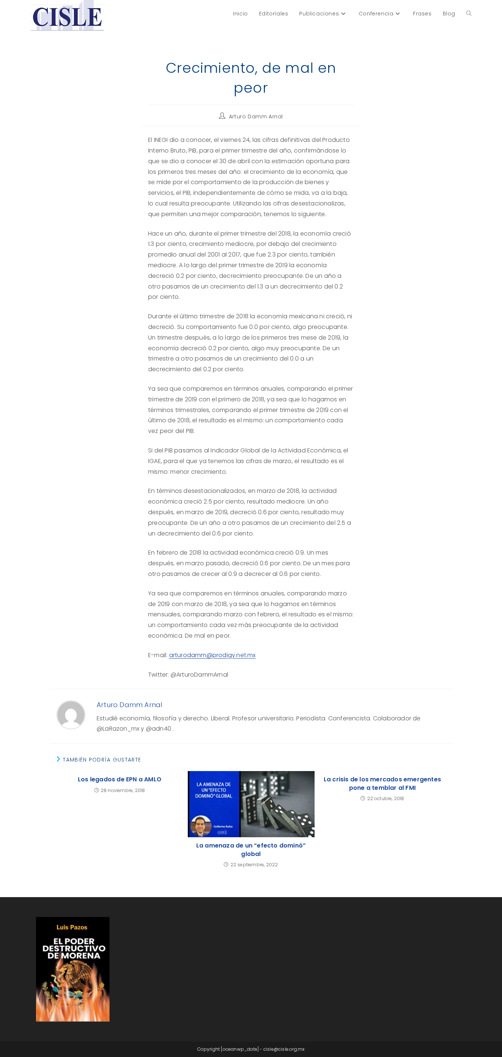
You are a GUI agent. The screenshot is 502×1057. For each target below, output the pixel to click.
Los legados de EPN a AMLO (119, 779)
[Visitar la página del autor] (71, 714)
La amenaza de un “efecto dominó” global (251, 850)
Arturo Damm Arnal (256, 116)
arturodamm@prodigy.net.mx (212, 655)
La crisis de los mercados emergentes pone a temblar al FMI (382, 783)
